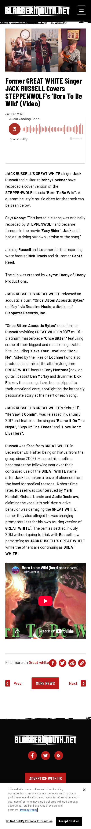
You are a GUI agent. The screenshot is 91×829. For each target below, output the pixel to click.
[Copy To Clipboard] (82, 663)
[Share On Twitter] (62, 663)
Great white (39, 662)
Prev (18, 683)
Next (73, 683)
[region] (45, 806)
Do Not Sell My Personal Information (29, 821)
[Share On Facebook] (53, 663)
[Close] (84, 789)
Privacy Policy (28, 809)
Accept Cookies (69, 821)
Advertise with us (45, 778)
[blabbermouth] (37, 14)
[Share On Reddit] (72, 663)
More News (45, 683)
